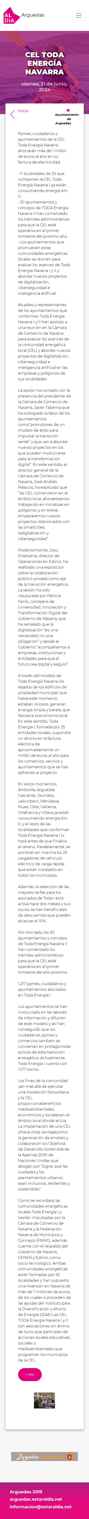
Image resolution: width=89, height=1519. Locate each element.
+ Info (30, 1374)
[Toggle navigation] (78, 15)
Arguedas (32, 15)
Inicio (23, 111)
